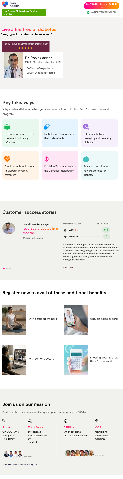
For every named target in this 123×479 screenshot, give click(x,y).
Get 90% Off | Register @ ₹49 (101, 6)
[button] (3, 268)
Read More (68, 267)
